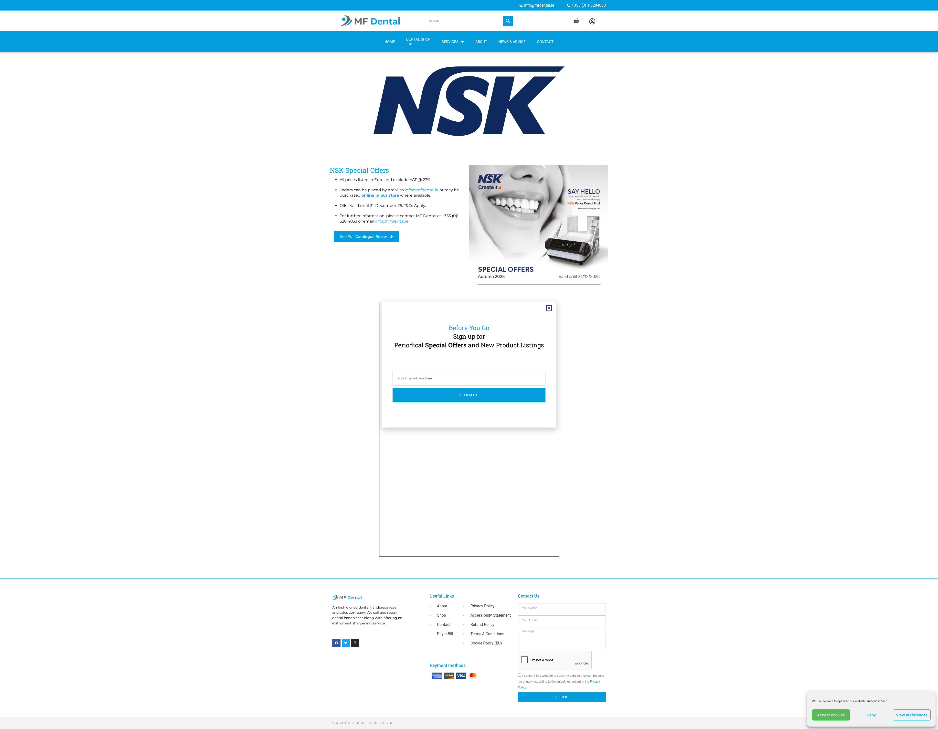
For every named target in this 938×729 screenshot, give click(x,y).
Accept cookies (831, 715)
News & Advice (512, 42)
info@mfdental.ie (421, 190)
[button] (469, 21)
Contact (545, 42)
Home (389, 42)
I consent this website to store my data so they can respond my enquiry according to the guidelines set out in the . (561, 681)
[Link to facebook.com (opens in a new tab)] (336, 643)
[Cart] (576, 20)
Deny (871, 715)
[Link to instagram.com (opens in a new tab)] (355, 643)
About (481, 42)
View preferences (911, 715)
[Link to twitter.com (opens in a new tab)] (346, 643)
